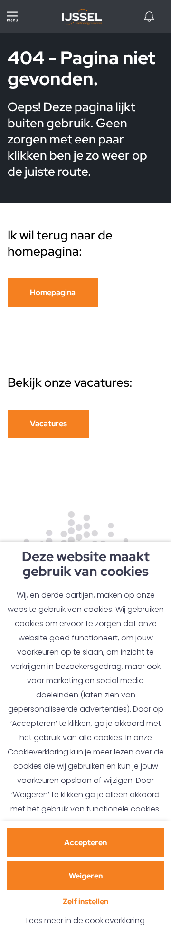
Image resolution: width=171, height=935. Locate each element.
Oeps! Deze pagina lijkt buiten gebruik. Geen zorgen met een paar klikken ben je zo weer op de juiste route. (77, 139)
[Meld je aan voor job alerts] (149, 16)
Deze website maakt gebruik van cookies (86, 564)
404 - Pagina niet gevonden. (81, 69)
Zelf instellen (85, 901)
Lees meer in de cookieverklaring (85, 920)
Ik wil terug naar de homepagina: (60, 243)
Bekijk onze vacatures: (71, 382)
